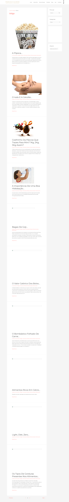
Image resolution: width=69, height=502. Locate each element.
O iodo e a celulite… (22, 97)
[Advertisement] (57, 34)
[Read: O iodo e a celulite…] (27, 84)
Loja (55, 2)
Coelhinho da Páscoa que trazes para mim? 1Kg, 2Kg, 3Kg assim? (25, 142)
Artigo (19, 55)
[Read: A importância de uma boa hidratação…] (23, 175)
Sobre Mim (35, 2)
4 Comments (14, 55)
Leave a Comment (15, 99)
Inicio (31, 2)
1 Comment (14, 285)
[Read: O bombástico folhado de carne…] (27, 318)
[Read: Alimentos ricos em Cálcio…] (27, 372)
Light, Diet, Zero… (20, 434)
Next (43, 497)
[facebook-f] (63, 3)
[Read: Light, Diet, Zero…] (27, 419)
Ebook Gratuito (42, 2)
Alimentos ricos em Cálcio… (26, 390)
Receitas (48, 2)
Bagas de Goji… (20, 227)
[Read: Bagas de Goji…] (23, 215)
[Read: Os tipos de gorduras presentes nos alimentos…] (27, 459)
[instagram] (63, 2)
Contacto (59, 2)
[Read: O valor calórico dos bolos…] (27, 265)
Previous (10, 497)
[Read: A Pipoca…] (27, 35)
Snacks (21, 55)
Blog (52, 2)
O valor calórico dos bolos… (26, 283)
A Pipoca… (17, 53)
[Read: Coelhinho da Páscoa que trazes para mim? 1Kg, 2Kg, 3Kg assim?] (23, 128)
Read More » (14, 65)
